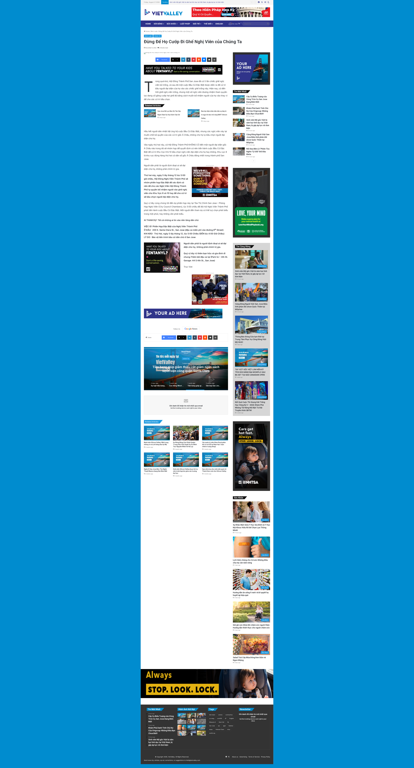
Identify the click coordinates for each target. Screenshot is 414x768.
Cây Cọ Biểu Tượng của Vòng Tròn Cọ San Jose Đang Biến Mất (256, 99)
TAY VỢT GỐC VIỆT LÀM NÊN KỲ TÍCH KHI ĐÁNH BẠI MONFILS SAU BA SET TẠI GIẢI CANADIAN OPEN (250, 372)
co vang (211, 718)
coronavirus (229, 715)
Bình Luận (154, 31)
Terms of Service (254, 757)
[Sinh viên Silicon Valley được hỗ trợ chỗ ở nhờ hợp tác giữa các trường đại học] (186, 459)
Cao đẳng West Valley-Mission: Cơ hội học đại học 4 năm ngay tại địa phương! (213, 369)
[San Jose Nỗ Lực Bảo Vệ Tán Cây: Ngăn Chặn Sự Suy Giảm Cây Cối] (150, 113)
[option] (213, 368)
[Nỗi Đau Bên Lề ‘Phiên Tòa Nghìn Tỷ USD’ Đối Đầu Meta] (239, 151)
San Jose (212, 726)
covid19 (219, 718)
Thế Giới (207, 24)
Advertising (243, 757)
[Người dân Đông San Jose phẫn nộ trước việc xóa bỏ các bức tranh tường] (201, 727)
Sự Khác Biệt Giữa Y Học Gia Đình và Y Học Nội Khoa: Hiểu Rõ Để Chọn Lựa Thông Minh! (199, 2)
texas (210, 729)
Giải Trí (196, 24)
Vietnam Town (220, 729)
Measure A (212, 722)
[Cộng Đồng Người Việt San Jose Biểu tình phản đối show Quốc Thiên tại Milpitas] (239, 137)
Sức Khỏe (171, 24)
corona (220, 715)
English (219, 24)
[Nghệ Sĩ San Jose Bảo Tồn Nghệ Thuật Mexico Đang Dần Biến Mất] (157, 459)
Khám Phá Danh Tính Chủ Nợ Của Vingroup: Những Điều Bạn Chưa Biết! (257, 111)
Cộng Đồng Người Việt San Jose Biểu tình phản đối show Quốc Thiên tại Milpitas (251, 306)
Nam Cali (221, 722)
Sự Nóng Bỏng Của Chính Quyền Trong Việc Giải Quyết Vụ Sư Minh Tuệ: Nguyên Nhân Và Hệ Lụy (185, 444)
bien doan (212, 715)
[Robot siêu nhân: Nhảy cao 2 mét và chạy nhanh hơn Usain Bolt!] (191, 733)
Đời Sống (158, 24)
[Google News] (191, 329)
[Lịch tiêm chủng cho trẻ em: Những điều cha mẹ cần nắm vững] (181, 727)
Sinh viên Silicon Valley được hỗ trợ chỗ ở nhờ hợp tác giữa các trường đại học (185, 471)
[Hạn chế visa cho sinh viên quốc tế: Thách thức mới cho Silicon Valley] (215, 459)
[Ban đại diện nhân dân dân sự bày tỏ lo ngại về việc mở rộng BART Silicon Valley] (194, 113)
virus (228, 729)
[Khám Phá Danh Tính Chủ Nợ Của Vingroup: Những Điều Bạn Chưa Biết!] (239, 111)
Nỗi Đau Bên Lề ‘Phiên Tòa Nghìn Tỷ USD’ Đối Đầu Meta (257, 151)
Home (148, 24)
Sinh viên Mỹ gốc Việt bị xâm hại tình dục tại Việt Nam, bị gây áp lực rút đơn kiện (251, 274)
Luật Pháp (185, 24)
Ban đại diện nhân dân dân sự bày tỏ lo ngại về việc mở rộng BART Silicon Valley (214, 114)
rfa (228, 722)
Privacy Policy (265, 757)
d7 (225, 718)
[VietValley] (164, 12)
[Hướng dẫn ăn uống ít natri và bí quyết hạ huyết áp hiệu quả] (181, 733)
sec (219, 726)
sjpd (224, 726)
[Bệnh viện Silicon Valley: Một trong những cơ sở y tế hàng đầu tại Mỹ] (157, 433)
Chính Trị (157, 36)
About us (234, 757)
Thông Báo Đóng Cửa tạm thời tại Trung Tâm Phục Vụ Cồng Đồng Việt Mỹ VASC (250, 339)
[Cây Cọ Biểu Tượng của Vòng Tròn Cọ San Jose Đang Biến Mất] (239, 99)
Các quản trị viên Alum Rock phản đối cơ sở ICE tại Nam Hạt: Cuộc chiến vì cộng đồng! (214, 444)
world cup (212, 733)
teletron (231, 726)
